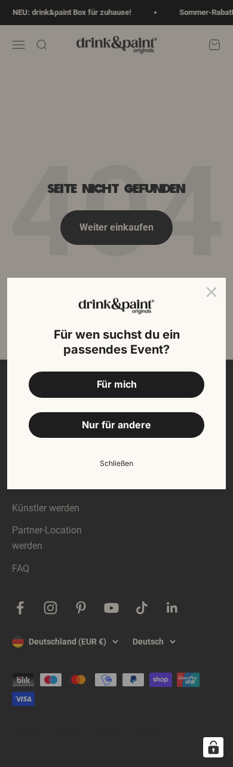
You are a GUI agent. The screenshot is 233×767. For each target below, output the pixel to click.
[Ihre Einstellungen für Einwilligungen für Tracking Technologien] (213, 747)
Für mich (117, 384)
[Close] (211, 292)
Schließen (116, 463)
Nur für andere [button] (116, 425)
